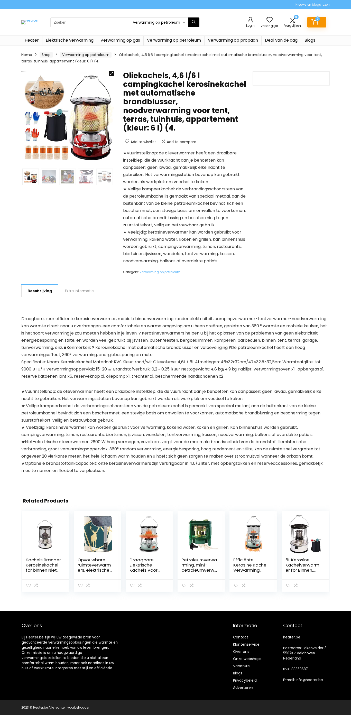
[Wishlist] (269, 20)
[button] (111, 73)
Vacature (241, 665)
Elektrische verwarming (70, 40)
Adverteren (243, 687)
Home (26, 54)
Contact (240, 637)
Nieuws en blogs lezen (312, 4)
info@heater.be (309, 679)
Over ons (241, 651)
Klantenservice (246, 644)
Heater (32, 40)
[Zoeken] (193, 22)
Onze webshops (247, 658)
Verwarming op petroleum (174, 40)
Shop (46, 54)
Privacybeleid (245, 680)
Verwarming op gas (120, 40)
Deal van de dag (281, 40)
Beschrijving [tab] (39, 290)
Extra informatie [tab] (79, 290)
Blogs (309, 40)
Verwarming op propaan (233, 40)
